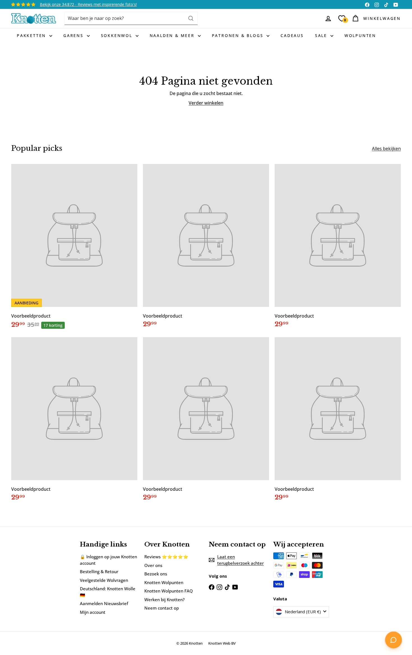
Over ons (153, 565)
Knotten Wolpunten (163, 582)
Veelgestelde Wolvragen (104, 580)
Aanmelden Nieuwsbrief (104, 603)
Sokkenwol (117, 35)
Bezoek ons (155, 574)
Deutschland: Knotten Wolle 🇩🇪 (107, 592)
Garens (74, 35)
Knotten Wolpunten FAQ (168, 591)
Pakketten (32, 35)
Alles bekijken (386, 148)
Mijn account (92, 612)
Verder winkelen (206, 103)
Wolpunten (360, 35)
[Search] (191, 18)
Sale (322, 35)
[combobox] (131, 18)
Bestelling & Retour (99, 571)
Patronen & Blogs (238, 35)
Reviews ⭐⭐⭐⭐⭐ (166, 556)
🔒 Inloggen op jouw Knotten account (108, 560)
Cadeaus (292, 35)
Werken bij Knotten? (164, 599)
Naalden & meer (173, 35)
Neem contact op (161, 608)
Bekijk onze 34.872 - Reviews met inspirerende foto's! (88, 4)
